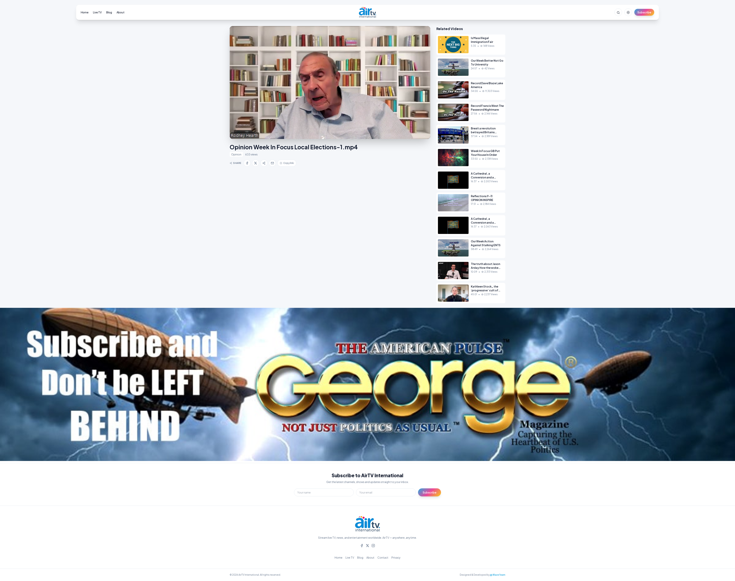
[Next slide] (723, 385)
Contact (382, 557)
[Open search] (618, 12)
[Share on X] (255, 163)
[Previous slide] (11, 385)
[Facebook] (361, 545)
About (120, 12)
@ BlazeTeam (497, 574)
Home (84, 12)
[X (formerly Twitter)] (367, 545)
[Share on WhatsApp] (264, 163)
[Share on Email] (272, 163)
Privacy (396, 557)
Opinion (236, 154)
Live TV (97, 12)
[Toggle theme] (628, 12)
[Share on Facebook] (247, 163)
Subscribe (644, 12)
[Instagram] (373, 545)
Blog (109, 12)
